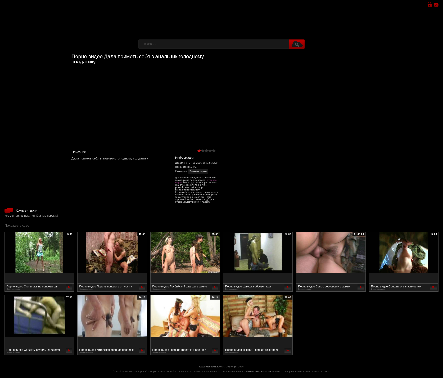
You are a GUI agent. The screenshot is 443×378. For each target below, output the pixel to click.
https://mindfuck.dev (187, 189)
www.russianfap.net (211, 366)
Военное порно (198, 171)
